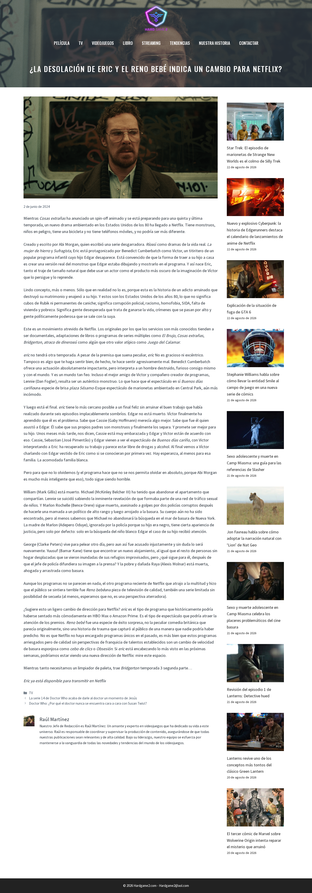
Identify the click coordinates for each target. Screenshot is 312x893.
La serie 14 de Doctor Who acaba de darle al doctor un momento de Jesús (83, 698)
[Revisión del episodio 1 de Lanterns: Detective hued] (255, 678)
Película (61, 43)
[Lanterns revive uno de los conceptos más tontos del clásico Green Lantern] (255, 747)
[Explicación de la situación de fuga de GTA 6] (255, 294)
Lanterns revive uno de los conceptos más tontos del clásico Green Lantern (249, 765)
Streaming (151, 43)
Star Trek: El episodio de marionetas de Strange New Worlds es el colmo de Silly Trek (253, 154)
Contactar (248, 43)
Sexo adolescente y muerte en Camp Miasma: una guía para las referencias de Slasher (254, 463)
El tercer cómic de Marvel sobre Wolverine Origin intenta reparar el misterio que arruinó (254, 840)
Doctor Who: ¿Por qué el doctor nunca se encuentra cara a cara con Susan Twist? (88, 703)
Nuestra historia (214, 43)
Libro (128, 43)
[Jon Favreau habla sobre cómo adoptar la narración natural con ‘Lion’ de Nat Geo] (255, 521)
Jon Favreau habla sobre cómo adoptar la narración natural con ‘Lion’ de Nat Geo (254, 538)
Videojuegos (103, 43)
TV (81, 43)
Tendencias (180, 43)
